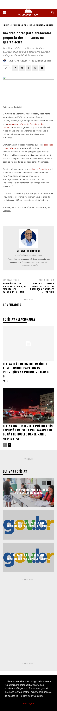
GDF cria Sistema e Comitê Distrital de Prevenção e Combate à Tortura (42, 287)
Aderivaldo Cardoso (18, 61)
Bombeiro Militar (44, 25)
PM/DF (5, 381)
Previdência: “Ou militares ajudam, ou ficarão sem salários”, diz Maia (14, 287)
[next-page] (9, 445)
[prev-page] (5, 445)
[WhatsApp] (35, 68)
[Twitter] (22, 68)
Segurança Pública (21, 25)
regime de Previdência (39, 169)
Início (6, 25)
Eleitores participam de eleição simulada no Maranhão (28, 491)
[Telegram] (42, 68)
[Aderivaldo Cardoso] (5, 61)
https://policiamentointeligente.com (28, 255)
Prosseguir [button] (28, 703)
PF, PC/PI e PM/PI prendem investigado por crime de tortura (28, 524)
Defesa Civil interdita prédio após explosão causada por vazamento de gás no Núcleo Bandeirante (28, 430)
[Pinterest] (28, 68)
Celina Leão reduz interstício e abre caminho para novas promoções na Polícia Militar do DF (26, 370)
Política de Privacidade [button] (32, 696)
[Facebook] (15, 68)
